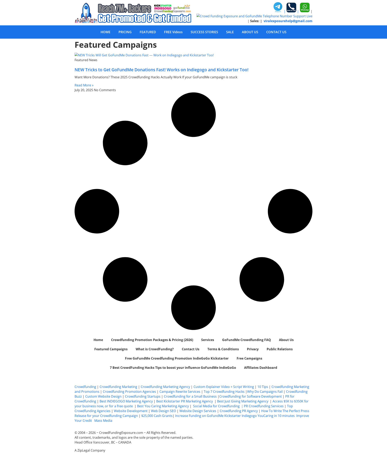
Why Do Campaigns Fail (265, 391)
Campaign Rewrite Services (179, 391)
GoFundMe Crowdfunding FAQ (246, 340)
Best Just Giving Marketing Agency (242, 401)
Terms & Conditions (223, 349)
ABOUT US (250, 32)
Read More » (84, 85)
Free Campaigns (249, 358)
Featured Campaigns (111, 349)
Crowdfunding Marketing (119, 387)
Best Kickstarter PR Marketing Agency (184, 401)
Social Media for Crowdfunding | (218, 406)
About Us (286, 340)
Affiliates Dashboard (260, 367)
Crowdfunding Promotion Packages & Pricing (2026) (152, 340)
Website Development (131, 411)
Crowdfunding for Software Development (250, 396)
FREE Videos (173, 32)
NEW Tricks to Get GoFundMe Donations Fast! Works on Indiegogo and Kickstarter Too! (162, 69)
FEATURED (148, 32)
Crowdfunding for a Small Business (190, 396)
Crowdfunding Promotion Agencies (129, 391)
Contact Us (190, 349)
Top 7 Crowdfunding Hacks (224, 391)
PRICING (125, 32)
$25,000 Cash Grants (157, 416)
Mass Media (103, 420)
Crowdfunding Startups (142, 396)
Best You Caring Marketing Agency (163, 406)
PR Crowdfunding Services (264, 406)
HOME (105, 32)
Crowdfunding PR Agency (239, 411)
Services (207, 340)
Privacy (253, 349)
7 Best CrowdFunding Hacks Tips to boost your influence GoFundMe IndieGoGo (173, 367)
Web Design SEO (163, 411)
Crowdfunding (85, 387)
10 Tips (262, 387)
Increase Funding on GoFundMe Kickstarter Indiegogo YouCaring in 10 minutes (235, 416)
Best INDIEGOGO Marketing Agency (126, 401)
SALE (230, 32)
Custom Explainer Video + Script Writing (224, 387)
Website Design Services (197, 411)
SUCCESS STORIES (204, 32)
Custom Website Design (103, 396)
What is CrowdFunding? (155, 349)
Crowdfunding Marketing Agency (165, 387)
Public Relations (280, 349)
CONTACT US (276, 32)
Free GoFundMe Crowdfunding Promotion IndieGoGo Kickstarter (177, 358)
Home (98, 340)
